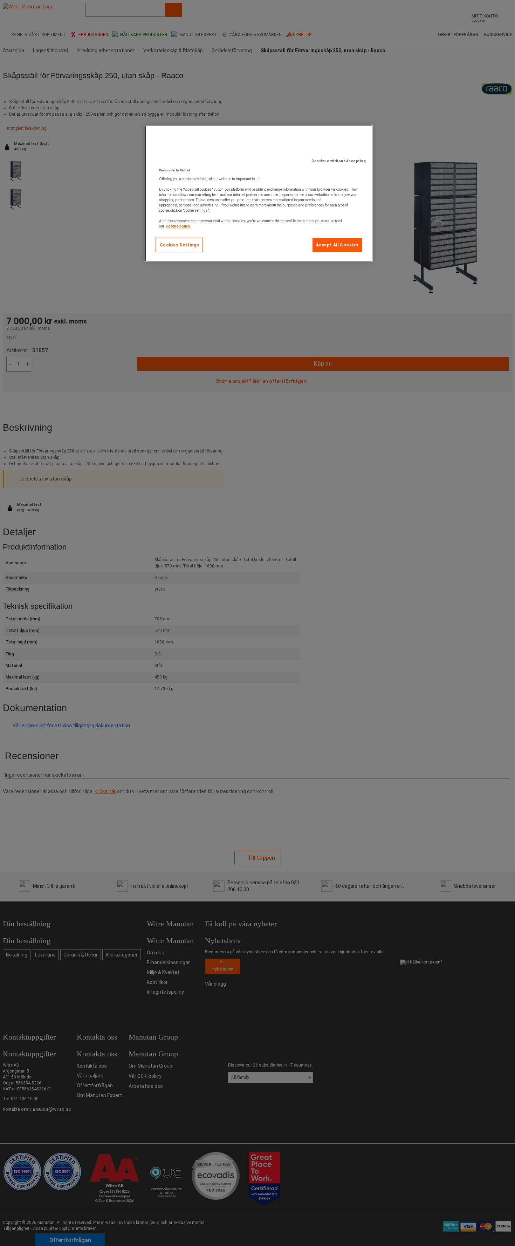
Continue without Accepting (338, 161)
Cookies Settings (179, 245)
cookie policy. (178, 226)
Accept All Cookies (337, 245)
